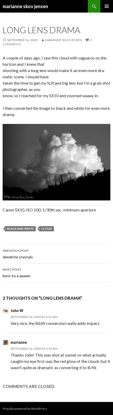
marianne (19, 342)
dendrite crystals (18, 254)
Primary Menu (106, 6)
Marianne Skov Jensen (63, 40)
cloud (46, 228)
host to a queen (16, 272)
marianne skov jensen (25, 6)
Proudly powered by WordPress (25, 409)
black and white (20, 228)
